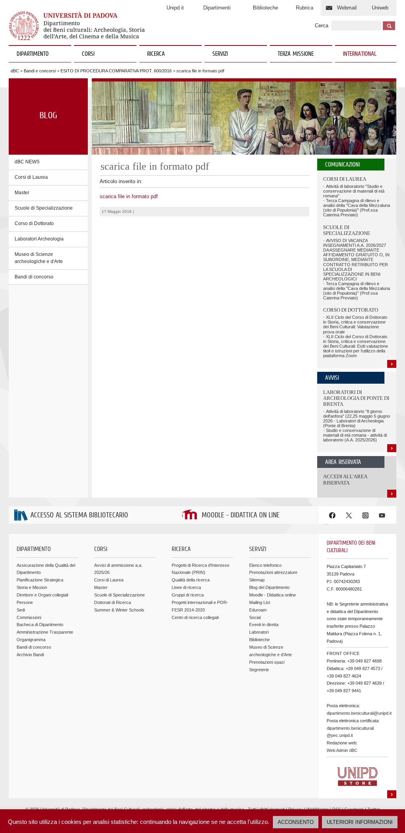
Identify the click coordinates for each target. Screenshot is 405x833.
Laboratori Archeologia (39, 239)
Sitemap (257, 579)
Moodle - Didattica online (272, 595)
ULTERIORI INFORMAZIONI (360, 822)
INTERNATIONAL (360, 54)
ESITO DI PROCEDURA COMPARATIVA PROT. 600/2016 (116, 70)
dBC (15, 70)
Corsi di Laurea (31, 177)
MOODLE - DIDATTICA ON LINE (241, 515)
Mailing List (259, 602)
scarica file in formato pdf (129, 196)
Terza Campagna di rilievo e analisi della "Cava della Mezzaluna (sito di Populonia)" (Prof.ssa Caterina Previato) (356, 207)
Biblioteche (265, 8)
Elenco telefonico (265, 565)
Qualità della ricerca (191, 579)
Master (22, 192)
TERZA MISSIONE (296, 54)
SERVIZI (220, 54)
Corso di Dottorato (34, 223)
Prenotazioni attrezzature (273, 572)
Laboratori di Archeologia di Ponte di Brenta (356, 398)
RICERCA (156, 54)
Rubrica (304, 8)
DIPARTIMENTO (33, 54)
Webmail (347, 8)
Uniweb (380, 8)
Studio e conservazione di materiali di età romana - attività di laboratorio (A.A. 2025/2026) (355, 435)
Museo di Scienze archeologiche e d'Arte (39, 258)
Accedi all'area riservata (345, 479)
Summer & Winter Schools (119, 610)
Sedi (21, 610)
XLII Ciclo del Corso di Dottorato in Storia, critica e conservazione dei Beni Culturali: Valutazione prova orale (355, 324)
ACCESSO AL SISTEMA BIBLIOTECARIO (79, 515)
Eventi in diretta (263, 624)
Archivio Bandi (30, 654)
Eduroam (258, 610)
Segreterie (259, 669)
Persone (25, 602)
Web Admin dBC (342, 750)
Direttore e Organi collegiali (42, 595)
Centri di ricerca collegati (195, 617)
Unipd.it (175, 8)
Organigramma (31, 639)
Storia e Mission (32, 587)
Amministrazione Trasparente (45, 632)
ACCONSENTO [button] (296, 822)
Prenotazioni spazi (266, 662)
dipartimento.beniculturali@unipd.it (359, 713)
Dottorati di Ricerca (112, 602)
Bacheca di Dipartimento (40, 624)
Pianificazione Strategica (40, 579)
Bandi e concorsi (40, 70)
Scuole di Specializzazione (44, 208)
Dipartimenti (217, 8)
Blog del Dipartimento (269, 587)
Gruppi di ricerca (188, 595)
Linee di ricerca (186, 587)
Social (255, 617)
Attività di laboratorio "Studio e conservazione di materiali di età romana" (353, 191)
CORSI (88, 54)
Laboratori (259, 632)
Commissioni (29, 617)
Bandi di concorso (34, 277)
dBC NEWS (27, 161)
